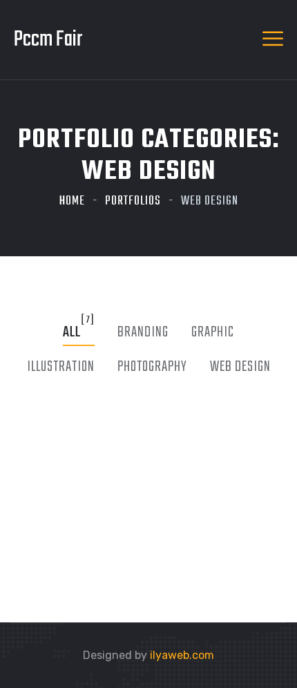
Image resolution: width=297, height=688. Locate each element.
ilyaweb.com (182, 655)
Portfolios (133, 201)
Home (72, 201)
